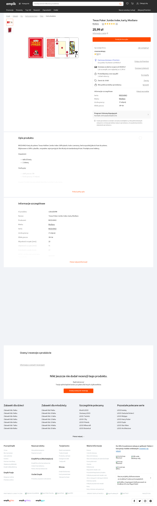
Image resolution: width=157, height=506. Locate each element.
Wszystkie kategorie (37, 450)
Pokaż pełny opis (78, 192)
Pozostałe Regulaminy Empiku (96, 472)
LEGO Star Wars (123, 425)
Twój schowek (63, 453)
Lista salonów (8, 456)
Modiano (96, 24)
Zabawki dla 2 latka (10, 410)
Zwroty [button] (146, 80)
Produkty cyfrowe (64, 456)
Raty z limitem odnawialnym (95, 489)
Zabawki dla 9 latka (48, 410)
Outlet (56, 10)
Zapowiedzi (47, 10)
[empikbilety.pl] (25, 501)
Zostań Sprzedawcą (37, 466)
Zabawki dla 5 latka (10, 419)
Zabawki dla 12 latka (49, 419)
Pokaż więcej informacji (78, 262)
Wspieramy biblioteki (10, 464)
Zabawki (15, 16)
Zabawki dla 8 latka (10, 428)
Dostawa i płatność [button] (142, 68)
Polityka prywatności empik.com (97, 475)
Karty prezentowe (64, 474)
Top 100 (28, 10)
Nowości (37, 10)
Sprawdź (146, 85)
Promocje (9, 10)
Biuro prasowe (8, 453)
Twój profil (62, 461)
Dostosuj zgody (91, 481)
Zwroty (89, 464)
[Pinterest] (150, 501)
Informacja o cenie (99, 33)
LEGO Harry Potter (124, 419)
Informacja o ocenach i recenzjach (32, 365)
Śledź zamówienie (64, 450)
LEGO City (83, 419)
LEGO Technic (84, 416)
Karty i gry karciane (31, 16)
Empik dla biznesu (64, 471)
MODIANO (123, 95)
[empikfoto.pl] (9, 501)
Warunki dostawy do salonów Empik (98, 458)
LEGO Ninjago (122, 416)
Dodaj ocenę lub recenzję (78, 391)
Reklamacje (90, 467)
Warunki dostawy (92, 456)
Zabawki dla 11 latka (49, 416)
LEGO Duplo (121, 422)
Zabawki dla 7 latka (10, 425)
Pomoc (89, 450)
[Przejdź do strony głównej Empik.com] (11, 4)
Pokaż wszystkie (143, 91)
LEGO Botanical (85, 428)
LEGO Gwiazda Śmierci (125, 413)
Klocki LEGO (83, 410)
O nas (5, 450)
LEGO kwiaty (122, 410)
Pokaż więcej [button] (77, 436)
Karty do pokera (51, 16)
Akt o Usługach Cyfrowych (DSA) (97, 478)
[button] (53, 48)
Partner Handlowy (9, 461)
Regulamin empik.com (94, 470)
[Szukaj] (120, 4)
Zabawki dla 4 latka (10, 416)
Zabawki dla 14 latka (49, 425)
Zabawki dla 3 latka (10, 413)
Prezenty (19, 10)
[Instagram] (145, 501)
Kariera (6, 458)
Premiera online (8, 480)
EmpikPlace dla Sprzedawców (40, 463)
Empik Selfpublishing (10, 467)
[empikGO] (40, 501)
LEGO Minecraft (85, 425)
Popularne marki (36, 453)
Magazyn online (9, 477)
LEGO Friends (84, 422)
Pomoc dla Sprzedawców (39, 468)
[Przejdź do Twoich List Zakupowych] (127, 3)
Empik (8, 16)
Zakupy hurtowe (64, 477)
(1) (117, 24)
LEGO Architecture (124, 428)
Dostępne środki (64, 458)
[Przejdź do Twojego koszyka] (132, 3)
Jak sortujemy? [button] (143, 48)
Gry (21, 16)
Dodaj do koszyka (121, 39)
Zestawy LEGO (84, 413)
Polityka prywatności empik (95, 483)
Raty (88, 486)
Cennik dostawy (92, 453)
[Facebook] (134, 501)
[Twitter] (139, 501)
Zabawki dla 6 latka (10, 422)
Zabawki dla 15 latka (49, 428)
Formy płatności (92, 461)
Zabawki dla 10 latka (49, 413)
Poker (41, 16)
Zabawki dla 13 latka (49, 422)
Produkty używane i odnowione (41, 479)
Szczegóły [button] (145, 75)
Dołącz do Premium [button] (142, 61)
